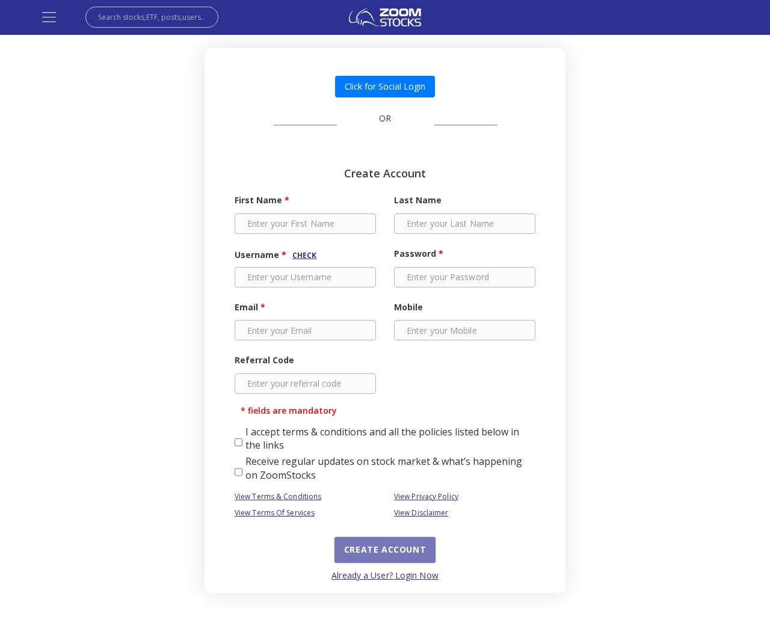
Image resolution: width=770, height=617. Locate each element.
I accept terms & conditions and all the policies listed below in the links (382, 438)
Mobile (408, 307)
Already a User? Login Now (385, 575)
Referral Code (264, 360)
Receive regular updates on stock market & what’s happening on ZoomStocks (383, 468)
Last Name (418, 200)
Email (250, 307)
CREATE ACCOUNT (385, 549)
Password (418, 253)
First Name (262, 200)
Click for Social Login (385, 86)
